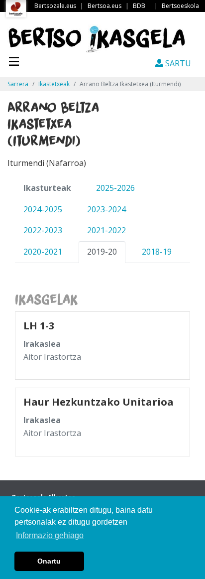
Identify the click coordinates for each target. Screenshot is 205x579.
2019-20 (102, 251)
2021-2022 (106, 230)
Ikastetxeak (54, 84)
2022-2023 (42, 230)
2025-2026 (115, 187)
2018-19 (157, 251)
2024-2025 (42, 209)
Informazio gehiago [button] (50, 535)
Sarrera (17, 84)
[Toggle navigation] (13, 60)
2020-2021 (42, 251)
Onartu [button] (49, 561)
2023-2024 (106, 209)
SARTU (177, 63)
